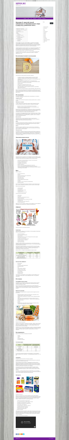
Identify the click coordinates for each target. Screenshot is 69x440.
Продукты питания (20, 37)
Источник (17, 429)
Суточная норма (20, 39)
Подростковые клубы (47, 39)
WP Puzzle (52, 438)
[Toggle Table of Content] (26, 29)
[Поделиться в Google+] (22, 434)
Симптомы (19, 34)
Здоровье (34, 18)
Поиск (51, 23)
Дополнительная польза (20, 31)
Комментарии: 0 (23, 26)
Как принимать (19, 38)
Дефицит (18, 33)
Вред (17, 32)
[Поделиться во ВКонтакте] (18, 434)
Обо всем (44, 18)
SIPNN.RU (21, 3)
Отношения (39, 18)
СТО (44, 42)
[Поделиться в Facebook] (16, 434)
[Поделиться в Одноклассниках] (20, 434)
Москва (45, 36)
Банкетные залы (46, 26)
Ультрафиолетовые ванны (21, 36)
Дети (28, 18)
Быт (31, 18)
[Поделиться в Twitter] (23, 434)
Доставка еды (46, 31)
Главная (25, 18)
